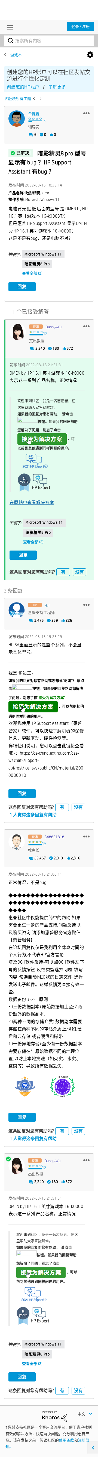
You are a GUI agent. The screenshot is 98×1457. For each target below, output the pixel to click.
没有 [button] (79, 572)
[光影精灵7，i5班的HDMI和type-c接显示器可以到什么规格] (40, 98)
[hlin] (16, 610)
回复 (22, 286)
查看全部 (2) (32, 273)
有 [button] (63, 572)
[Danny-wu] (18, 332)
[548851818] (16, 842)
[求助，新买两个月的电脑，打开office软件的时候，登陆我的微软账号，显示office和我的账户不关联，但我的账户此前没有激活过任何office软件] (34, 98)
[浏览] (8, 27)
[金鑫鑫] (16, 118)
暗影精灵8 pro (37, 263)
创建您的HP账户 (23, 87)
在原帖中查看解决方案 (32, 502)
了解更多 (57, 87)
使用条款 (66, 1440)
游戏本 (16, 55)
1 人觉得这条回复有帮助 (33, 815)
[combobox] (49, 40)
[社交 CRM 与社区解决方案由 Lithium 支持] (54, 1415)
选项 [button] (90, 55)
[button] (86, 113)
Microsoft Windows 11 (43, 254)
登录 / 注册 (80, 26)
